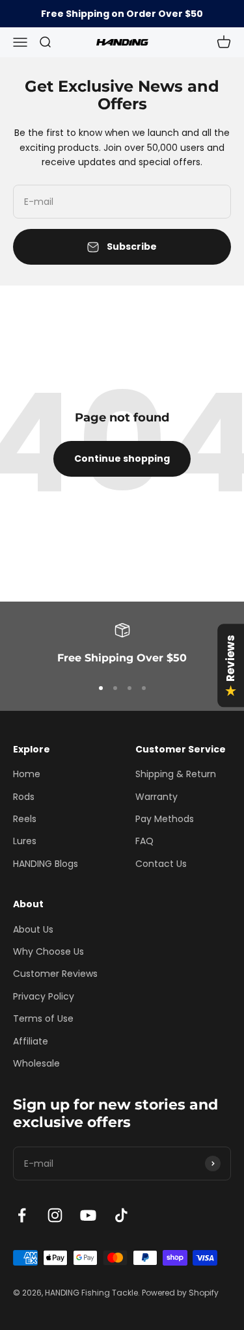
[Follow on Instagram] (55, 1215)
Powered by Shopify (180, 1292)
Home (26, 773)
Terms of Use (43, 1018)
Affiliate (30, 1041)
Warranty (156, 796)
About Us (33, 929)
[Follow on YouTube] (88, 1215)
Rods (23, 796)
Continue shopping (122, 458)
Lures (24, 840)
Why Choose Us (48, 951)
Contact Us (161, 863)
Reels (24, 818)
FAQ (144, 840)
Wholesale (36, 1063)
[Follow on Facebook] (22, 1215)
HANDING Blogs (45, 863)
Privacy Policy (43, 996)
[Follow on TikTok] (121, 1215)
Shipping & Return (175, 773)
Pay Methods (164, 818)
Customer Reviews (55, 973)
